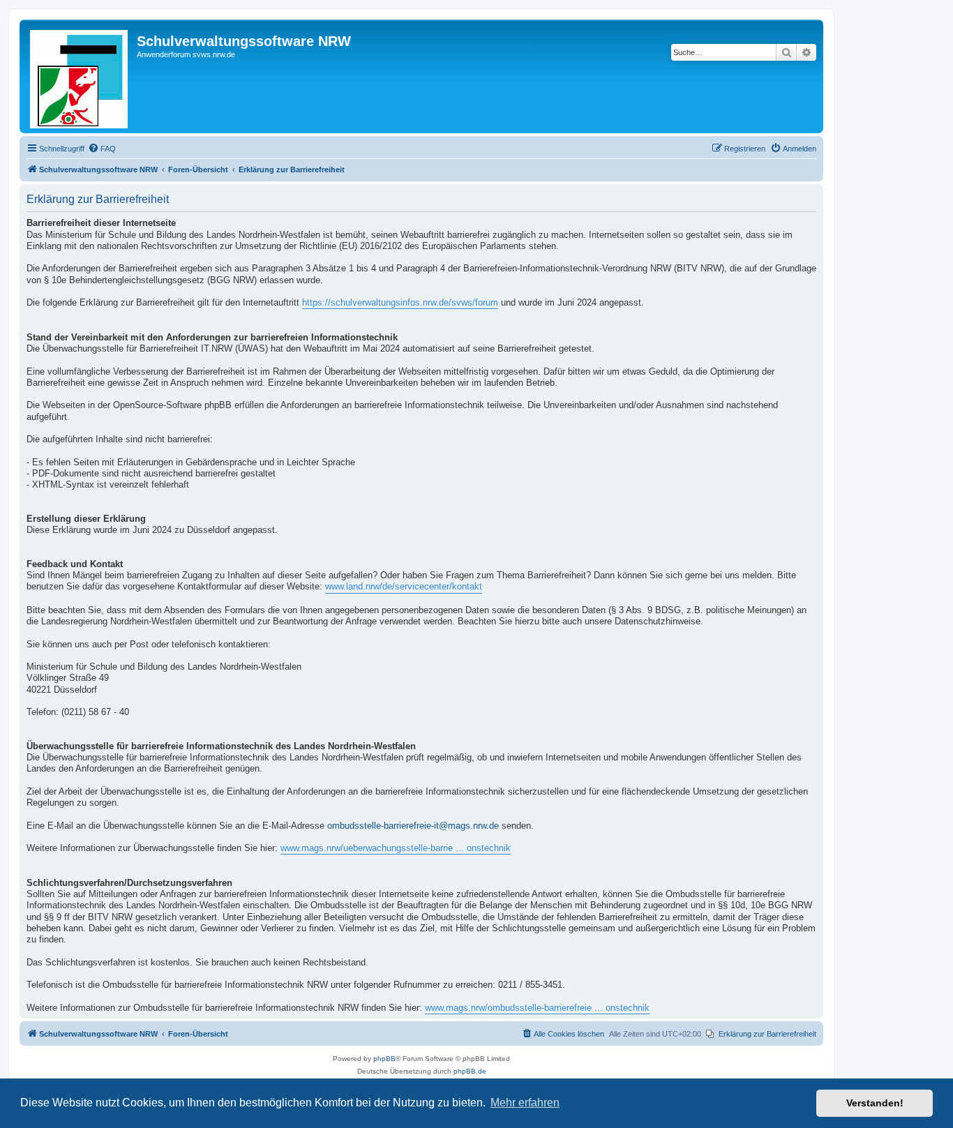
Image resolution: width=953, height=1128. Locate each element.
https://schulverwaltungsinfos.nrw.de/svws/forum (400, 303)
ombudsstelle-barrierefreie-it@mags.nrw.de (413, 826)
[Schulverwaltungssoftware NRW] (80, 76)
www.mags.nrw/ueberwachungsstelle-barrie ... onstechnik (395, 848)
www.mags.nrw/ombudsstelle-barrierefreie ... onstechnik (537, 1008)
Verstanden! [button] (874, 1102)
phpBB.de (469, 1071)
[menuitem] (102, 148)
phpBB (384, 1058)
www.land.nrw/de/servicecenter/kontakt (403, 587)
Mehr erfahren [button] (525, 1102)
